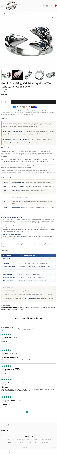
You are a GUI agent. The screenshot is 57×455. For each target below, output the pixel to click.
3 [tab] (28, 67)
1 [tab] (24, 67)
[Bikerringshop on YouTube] (10, 425)
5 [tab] (33, 67)
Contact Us (22, 442)
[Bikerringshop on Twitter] (4, 425)
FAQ (37, 445)
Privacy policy (36, 439)
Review (36, 442)
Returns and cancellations (28, 447)
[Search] (51, 6)
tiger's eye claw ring (10, 290)
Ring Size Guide (45, 442)
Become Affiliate (28, 445)
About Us (29, 442)
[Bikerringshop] (11, 6)
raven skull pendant (29, 298)
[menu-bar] (3, 6)
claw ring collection (34, 294)
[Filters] (19, 329)
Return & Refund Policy (23, 439)
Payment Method (46, 439)
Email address (5, 434)
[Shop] (47, 6)
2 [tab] (26, 67)
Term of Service (12, 442)
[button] (4, 91)
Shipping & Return (6, 305)
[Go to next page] (32, 412)
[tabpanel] (28, 41)
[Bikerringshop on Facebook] (2, 425)
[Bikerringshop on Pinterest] (6, 425)
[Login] (43, 6)
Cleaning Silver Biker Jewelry (14, 445)
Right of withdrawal (45, 445)
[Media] (53, 17)
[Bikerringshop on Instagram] (8, 425)
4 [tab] (30, 67)
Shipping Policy (10, 439)
